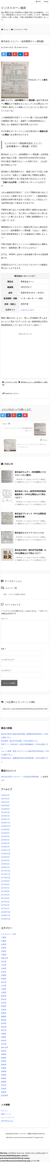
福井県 (3, 1051)
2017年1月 (5, 908)
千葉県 (3, 955)
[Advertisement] (21, 353)
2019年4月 (5, 840)
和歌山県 (4, 958)
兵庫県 (3, 948)
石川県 (3, 1044)
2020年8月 (5, 805)
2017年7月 (5, 888)
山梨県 (3, 992)
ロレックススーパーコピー (9, 1142)
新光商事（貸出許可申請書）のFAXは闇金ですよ (19, 741)
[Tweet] (3, 54)
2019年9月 (5, 829)
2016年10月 (5, 919)
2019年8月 (5, 833)
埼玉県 (3, 961)
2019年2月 (5, 847)
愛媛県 (3, 1016)
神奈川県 (4, 1047)
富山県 (3, 982)
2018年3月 (5, 867)
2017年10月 (5, 878)
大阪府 (3, 968)
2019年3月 (5, 843)
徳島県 (3, 1013)
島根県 (3, 1006)
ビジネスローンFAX (10, 382)
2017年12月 (5, 871)
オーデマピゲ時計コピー (39, 1142)
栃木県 (3, 1030)
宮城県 (3, 975)
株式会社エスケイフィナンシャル (29, 532)
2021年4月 (5, 795)
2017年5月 (5, 895)
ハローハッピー (27, 309)
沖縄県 (3, 1034)
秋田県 (3, 1061)
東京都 (3, 1027)
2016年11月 (5, 915)
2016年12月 (5, 912)
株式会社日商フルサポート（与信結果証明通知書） (20, 777)
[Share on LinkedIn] (20, 54)
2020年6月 (5, 809)
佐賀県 (3, 944)
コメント (4, 618)
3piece (16, 393)
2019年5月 (5, 836)
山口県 (3, 985)
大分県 (3, 965)
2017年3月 (5, 902)
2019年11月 (5, 823)
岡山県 (3, 999)
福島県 (3, 1058)
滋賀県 (3, 1037)
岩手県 (3, 1003)
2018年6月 (5, 857)
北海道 (3, 951)
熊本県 (3, 1040)
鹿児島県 (4, 1095)
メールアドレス (7, 660)
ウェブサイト (6, 670)
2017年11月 (5, 874)
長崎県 (3, 1071)
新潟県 (3, 1023)
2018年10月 (5, 853)
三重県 (3, 937)
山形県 (3, 989)
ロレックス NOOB (24, 1142)
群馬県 (3, 1064)
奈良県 (3, 972)
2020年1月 (5, 819)
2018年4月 (5, 864)
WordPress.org (7, 1121)
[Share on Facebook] (9, 54)
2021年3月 (5, 799)
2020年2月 (5, 816)
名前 (3, 649)
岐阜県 (3, 996)
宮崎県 (3, 979)
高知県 (3, 1089)
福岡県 (3, 1054)
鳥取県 (3, 1092)
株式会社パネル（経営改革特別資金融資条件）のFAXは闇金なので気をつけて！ (30, 494)
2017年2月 (5, 905)
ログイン (4, 1110)
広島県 (3, 1010)
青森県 (3, 1078)
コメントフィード (8, 1117)
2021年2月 (5, 802)
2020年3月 (5, 812)
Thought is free (38, 1137)
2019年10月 (5, 826)
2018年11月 (5, 850)
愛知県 (3, 1020)
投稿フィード (6, 1114)
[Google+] (14, 54)
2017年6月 (5, 891)
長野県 (3, 1075)
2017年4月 (5, 898)
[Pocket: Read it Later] (26, 54)
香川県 (3, 1085)
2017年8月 (5, 884)
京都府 (3, 941)
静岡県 (3, 1082)
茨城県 (3, 1068)
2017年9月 (5, 881)
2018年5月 (5, 860)
